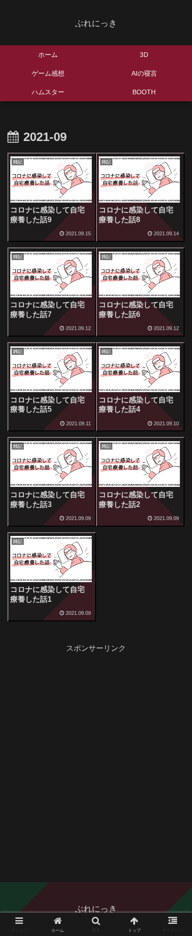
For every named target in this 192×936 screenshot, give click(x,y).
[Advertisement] (96, 751)
